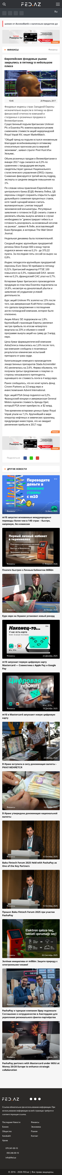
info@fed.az (11, 1157)
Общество (7, 1131)
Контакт (34, 1135)
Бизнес (5, 1126)
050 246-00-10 (12, 1152)
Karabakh (6, 1135)
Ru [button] (55, 11)
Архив (5, 1140)
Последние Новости (11, 1122)
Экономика (36, 1126)
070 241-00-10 (12, 1148)
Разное (34, 1131)
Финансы (35, 1122)
